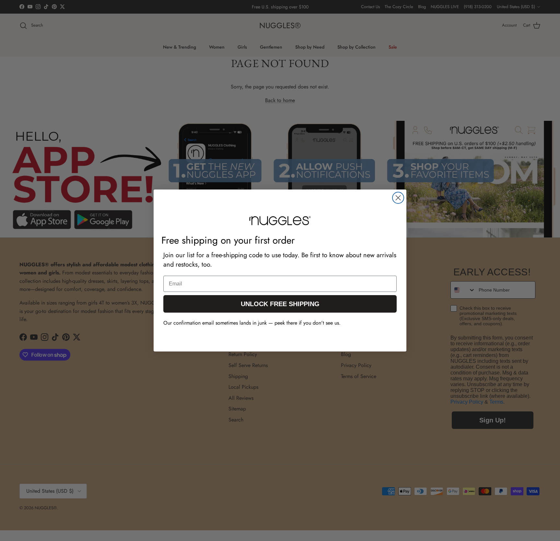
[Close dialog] (398, 197)
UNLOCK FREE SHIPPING (280, 303)
